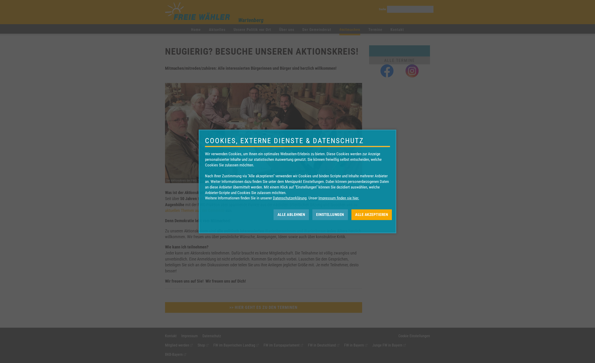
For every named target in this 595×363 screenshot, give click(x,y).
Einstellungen (330, 214)
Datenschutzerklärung (290, 198)
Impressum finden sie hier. (338, 198)
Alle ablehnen (291, 214)
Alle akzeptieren (371, 214)
